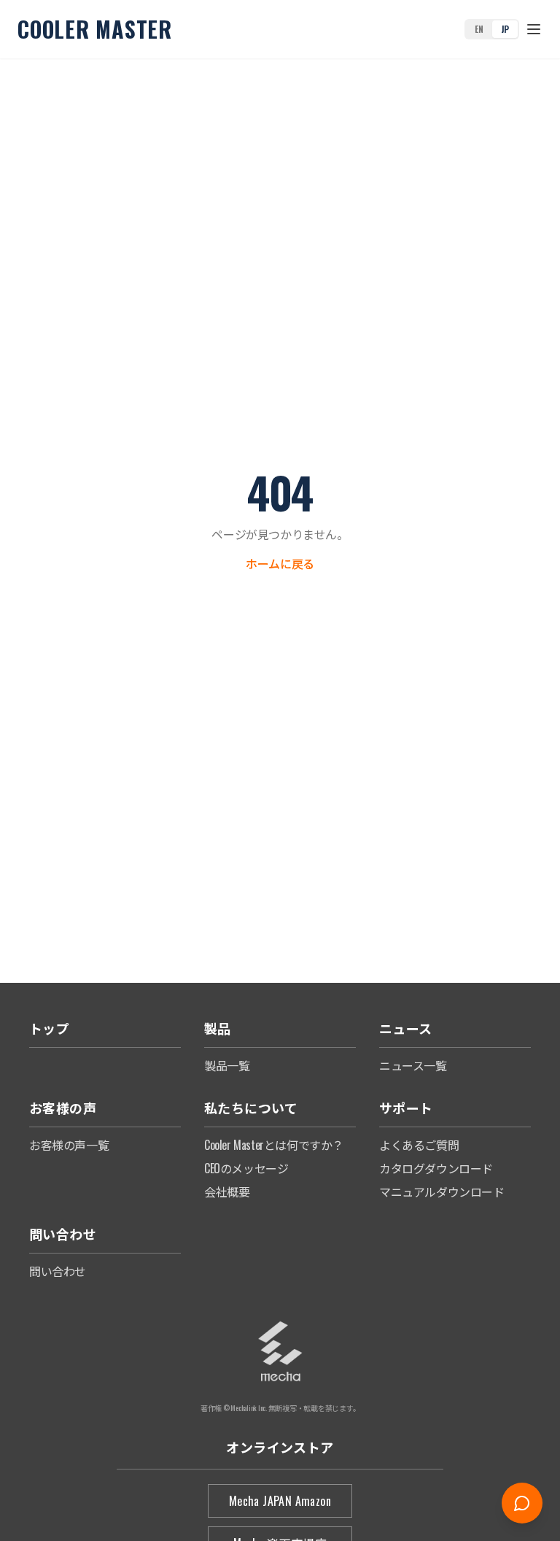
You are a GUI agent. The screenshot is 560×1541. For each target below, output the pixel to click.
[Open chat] (522, 1503)
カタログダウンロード (436, 1168)
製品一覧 (226, 1065)
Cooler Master (95, 29)
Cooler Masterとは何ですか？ (273, 1145)
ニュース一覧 (413, 1065)
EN (479, 29)
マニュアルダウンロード (442, 1191)
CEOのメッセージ (246, 1168)
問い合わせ (57, 1271)
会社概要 (226, 1191)
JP (505, 29)
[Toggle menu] (533, 29)
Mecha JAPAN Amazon (280, 1501)
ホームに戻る (280, 563)
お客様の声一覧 (69, 1145)
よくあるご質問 (419, 1145)
